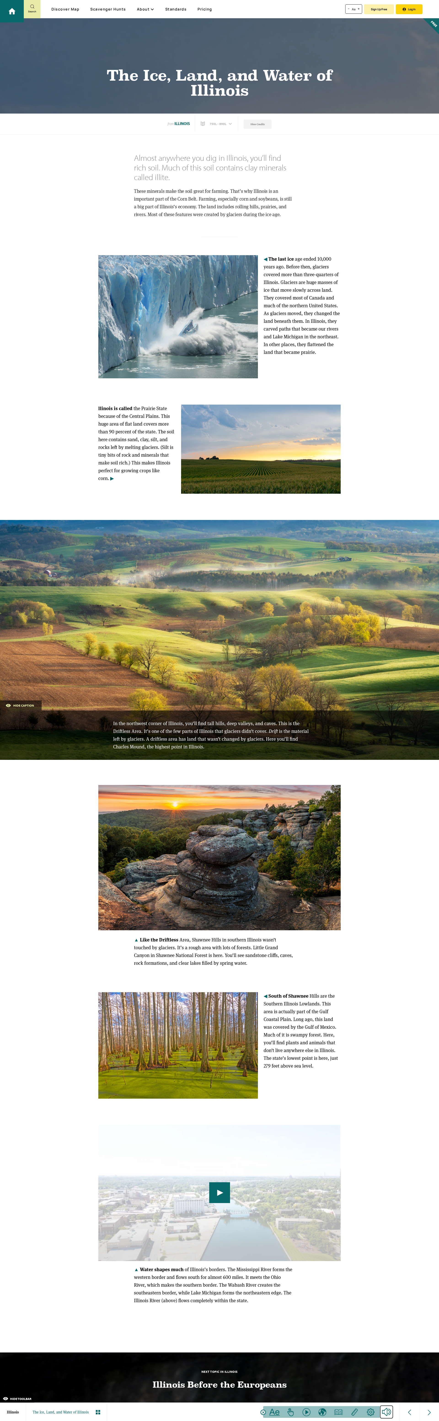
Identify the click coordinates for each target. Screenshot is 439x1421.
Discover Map (65, 9)
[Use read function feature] (306, 1412)
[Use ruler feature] (354, 1412)
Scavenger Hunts (108, 9)
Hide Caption (23, 705)
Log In (412, 9)
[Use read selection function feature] (290, 1412)
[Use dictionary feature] (338, 1412)
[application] (219, 1193)
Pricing (205, 9)
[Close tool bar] (263, 1412)
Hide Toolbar (20, 1399)
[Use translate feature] (322, 1412)
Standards (176, 9)
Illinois (182, 123)
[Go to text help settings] (370, 1412)
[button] (217, 124)
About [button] (143, 9)
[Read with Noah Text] (274, 1412)
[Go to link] (12, 11)
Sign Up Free (379, 9)
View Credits (257, 124)
